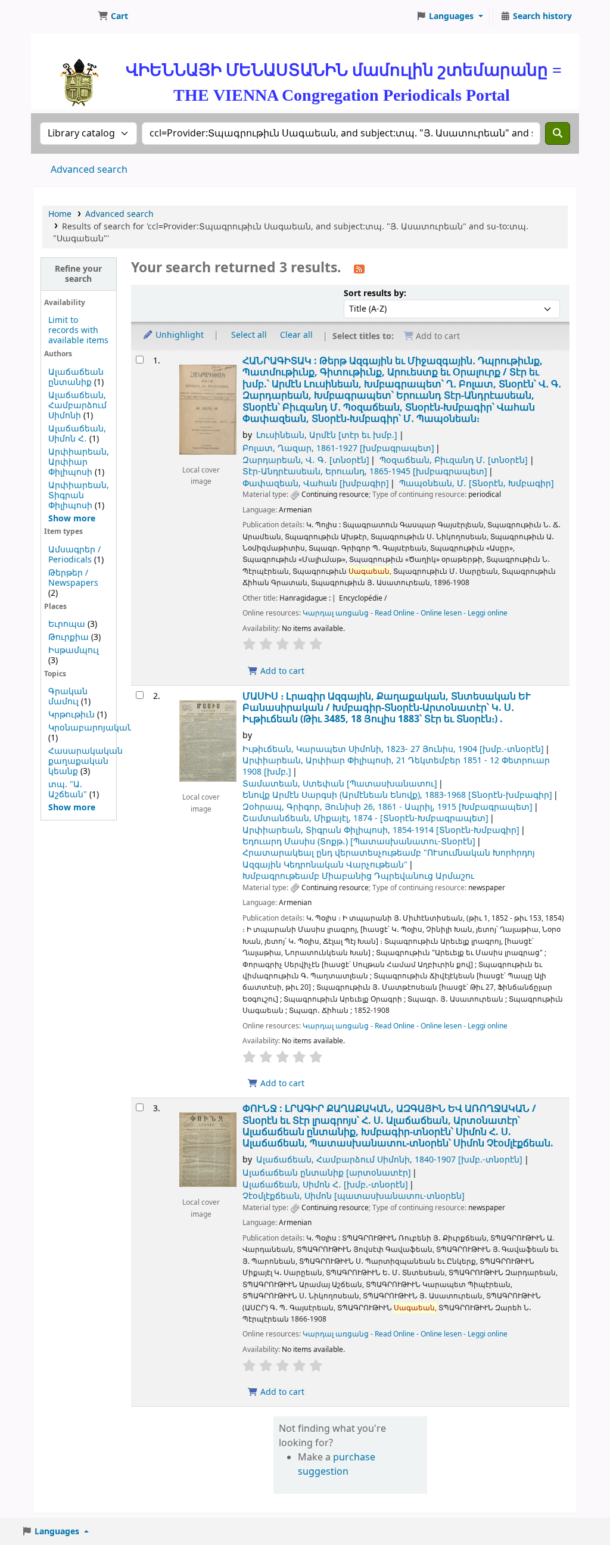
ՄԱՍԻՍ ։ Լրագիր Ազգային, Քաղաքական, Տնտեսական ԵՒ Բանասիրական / (386, 708)
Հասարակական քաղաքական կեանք (85, 761)
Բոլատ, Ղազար (338, 448)
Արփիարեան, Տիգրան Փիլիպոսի (78, 495)
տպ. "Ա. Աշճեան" (67, 789)
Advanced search (89, 170)
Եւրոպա (66, 624)
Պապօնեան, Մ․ (476, 483)
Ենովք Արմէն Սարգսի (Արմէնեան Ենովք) (397, 795)
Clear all (296, 335)
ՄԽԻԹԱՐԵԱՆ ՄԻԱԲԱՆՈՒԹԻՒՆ (63, 17)
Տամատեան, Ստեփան (339, 784)
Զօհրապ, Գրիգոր (387, 807)
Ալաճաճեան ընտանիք (76, 377)
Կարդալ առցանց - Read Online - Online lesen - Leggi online (405, 613)
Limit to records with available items (78, 330)
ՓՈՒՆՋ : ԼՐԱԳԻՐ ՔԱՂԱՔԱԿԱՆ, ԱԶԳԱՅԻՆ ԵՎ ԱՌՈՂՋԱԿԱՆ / (397, 1126)
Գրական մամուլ (68, 696)
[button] (113, 16)
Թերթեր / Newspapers (73, 578)
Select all (249, 335)
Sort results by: (375, 293)
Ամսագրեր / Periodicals (74, 554)
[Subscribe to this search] (359, 268)
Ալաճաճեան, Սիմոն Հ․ (77, 433)
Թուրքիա (68, 637)
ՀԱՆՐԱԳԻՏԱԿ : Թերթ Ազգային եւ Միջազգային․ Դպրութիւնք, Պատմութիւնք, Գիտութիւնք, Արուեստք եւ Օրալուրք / (401, 390)
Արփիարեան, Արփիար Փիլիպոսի (78, 462)
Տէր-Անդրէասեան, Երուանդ (364, 471)
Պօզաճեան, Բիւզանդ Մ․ (453, 460)
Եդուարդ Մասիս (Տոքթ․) (358, 841)
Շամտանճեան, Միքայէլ (365, 818)
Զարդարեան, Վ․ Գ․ (305, 460)
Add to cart (281, 671)
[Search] (557, 133)
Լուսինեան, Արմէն (326, 435)
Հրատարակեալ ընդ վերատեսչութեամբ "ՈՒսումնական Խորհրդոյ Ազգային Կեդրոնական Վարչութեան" (388, 859)
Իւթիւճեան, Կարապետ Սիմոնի (393, 749)
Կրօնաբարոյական (90, 728)
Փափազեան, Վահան (315, 483)
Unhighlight (178, 335)
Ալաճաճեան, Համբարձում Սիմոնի (77, 405)
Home (59, 214)
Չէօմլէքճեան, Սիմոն (353, 1196)
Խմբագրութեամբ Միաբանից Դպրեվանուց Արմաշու (358, 876)
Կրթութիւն (71, 714)
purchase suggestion (336, 1464)
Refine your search (78, 274)
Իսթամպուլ (73, 650)
